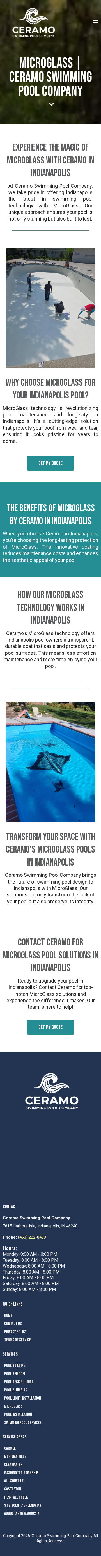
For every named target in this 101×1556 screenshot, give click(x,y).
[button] (94, 22)
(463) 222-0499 (32, 1237)
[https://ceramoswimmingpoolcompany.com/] (34, 22)
